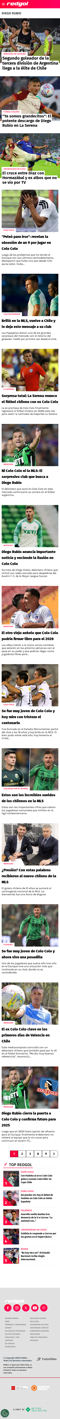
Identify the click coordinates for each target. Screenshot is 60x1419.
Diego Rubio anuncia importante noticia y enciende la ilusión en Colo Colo (29, 558)
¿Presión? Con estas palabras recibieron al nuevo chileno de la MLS (29, 876)
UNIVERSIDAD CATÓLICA (39, 1328)
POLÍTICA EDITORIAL (12, 1334)
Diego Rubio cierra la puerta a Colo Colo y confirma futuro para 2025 (29, 1119)
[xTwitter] (26, 1308)
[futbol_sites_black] (46, 1360)
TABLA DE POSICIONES (38, 1337)
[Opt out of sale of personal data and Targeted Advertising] (5, 1413)
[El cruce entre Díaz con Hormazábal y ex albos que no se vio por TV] (30, 155)
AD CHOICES (9, 1344)
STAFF (7, 1321)
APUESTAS (34, 1340)
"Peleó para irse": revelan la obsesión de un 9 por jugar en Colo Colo (26, 242)
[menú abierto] (3, 4)
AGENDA (8, 1328)
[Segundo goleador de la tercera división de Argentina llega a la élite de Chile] (30, 40)
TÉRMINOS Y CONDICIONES (15, 1325)
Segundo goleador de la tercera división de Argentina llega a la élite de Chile (30, 63)
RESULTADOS (35, 1334)
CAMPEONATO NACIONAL (39, 1331)
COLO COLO (34, 1321)
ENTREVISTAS (10, 1347)
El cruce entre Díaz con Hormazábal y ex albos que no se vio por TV (29, 178)
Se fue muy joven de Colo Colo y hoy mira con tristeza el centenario (28, 717)
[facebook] (8, 1308)
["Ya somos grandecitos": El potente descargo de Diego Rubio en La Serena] (30, 98)
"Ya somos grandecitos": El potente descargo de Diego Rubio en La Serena (26, 121)
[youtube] (34, 1308)
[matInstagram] (16, 1308)
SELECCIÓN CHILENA (38, 1318)
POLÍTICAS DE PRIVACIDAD (15, 1331)
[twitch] (44, 1308)
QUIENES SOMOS (11, 1318)
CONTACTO (9, 1340)
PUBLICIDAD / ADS (12, 1337)
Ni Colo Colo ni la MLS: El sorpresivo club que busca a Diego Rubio (25, 476)
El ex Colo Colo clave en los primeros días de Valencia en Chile (26, 1035)
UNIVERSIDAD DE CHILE (39, 1325)
